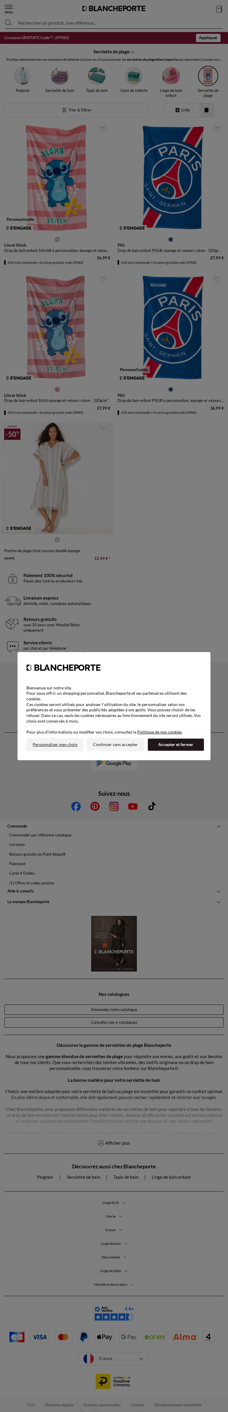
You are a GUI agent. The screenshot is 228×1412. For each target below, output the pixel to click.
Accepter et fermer (175, 744)
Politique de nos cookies (159, 731)
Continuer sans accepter (115, 744)
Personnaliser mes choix (55, 744)
